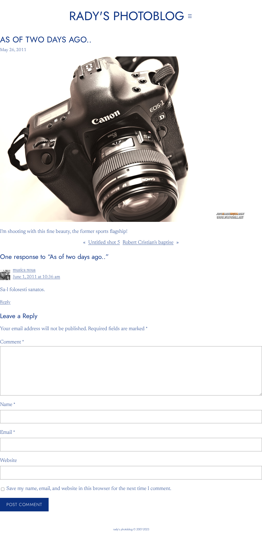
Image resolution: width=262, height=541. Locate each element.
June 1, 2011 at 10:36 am (36, 277)
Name (7, 404)
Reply (5, 302)
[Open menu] (190, 16)
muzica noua (24, 270)
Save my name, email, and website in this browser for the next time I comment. (88, 488)
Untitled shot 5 (104, 242)
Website (8, 460)
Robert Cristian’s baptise (148, 242)
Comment (12, 342)
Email (7, 432)
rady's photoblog (126, 16)
